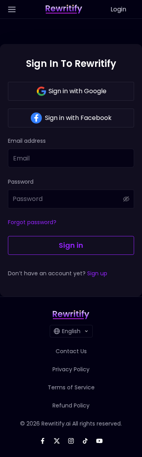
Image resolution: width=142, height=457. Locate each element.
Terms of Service (71, 387)
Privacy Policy (71, 369)
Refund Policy (71, 405)
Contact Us (71, 351)
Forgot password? (32, 222)
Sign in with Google (77, 91)
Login (118, 9)
